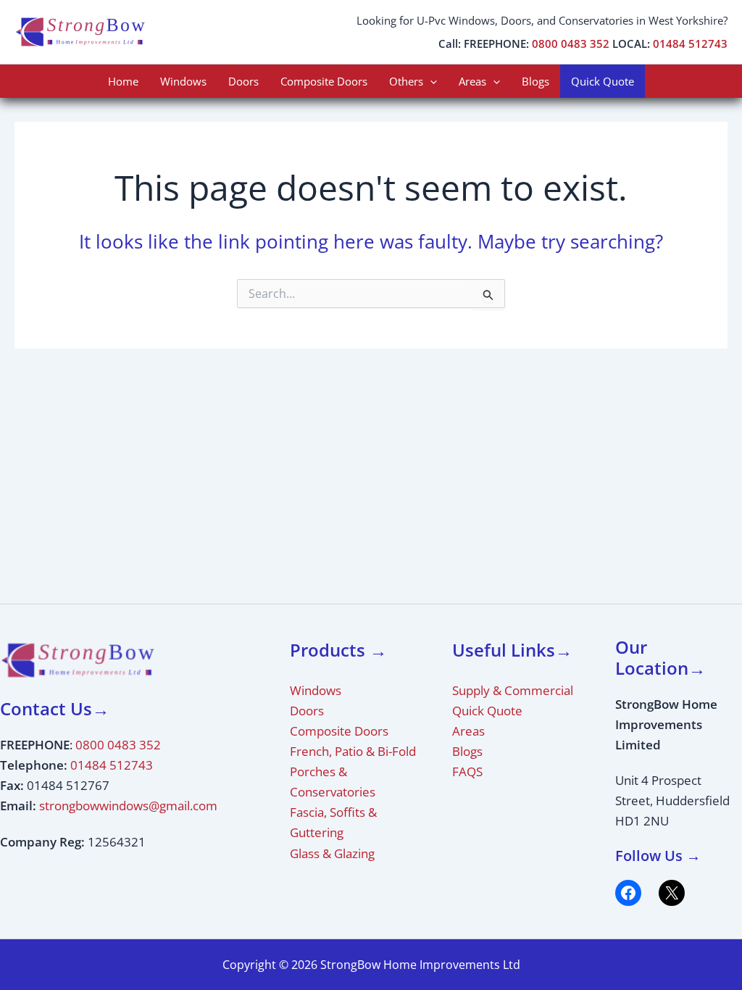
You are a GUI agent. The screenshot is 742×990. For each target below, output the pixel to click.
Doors (243, 81)
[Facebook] (628, 893)
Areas (472, 81)
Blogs (535, 81)
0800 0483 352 (570, 43)
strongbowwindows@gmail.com (128, 805)
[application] (430, 81)
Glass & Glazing (332, 853)
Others (406, 81)
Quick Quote (602, 81)
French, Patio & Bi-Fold (353, 751)
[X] (672, 893)
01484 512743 (690, 43)
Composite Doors (323, 81)
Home (123, 81)
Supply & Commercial (512, 690)
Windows (183, 81)
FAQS (467, 771)
